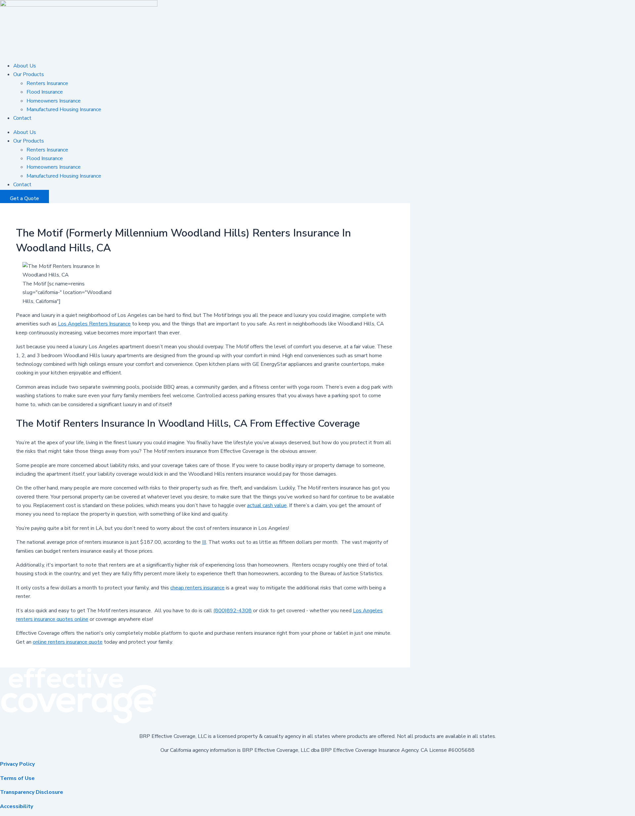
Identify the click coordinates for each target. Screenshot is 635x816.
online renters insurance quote (68, 642)
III (204, 542)
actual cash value (267, 505)
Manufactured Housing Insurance (63, 109)
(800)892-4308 (232, 610)
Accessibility (16, 806)
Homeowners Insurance (53, 101)
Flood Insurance (44, 92)
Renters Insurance (47, 83)
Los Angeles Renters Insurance (94, 323)
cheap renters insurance (197, 587)
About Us (24, 65)
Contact (22, 118)
